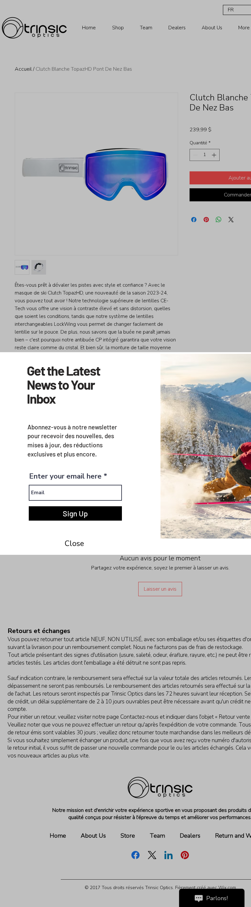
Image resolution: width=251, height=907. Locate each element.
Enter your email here (65, 476)
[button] (74, 543)
